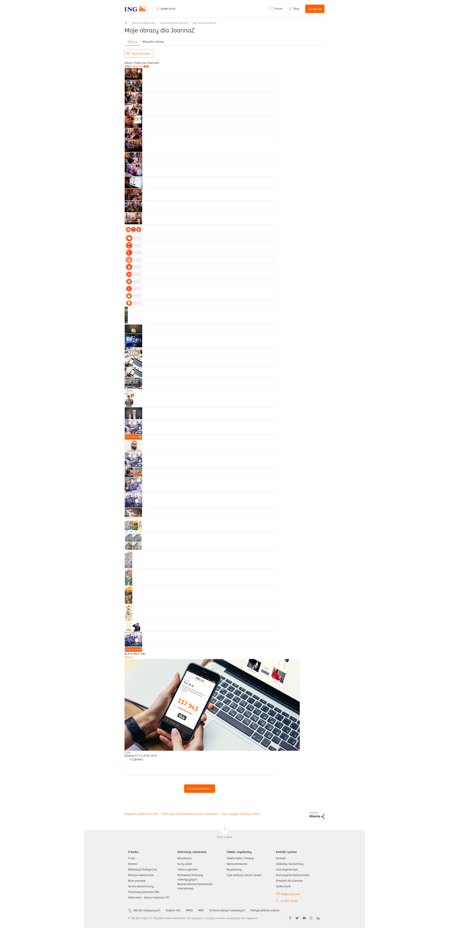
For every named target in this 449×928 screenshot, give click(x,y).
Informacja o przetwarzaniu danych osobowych (190, 813)
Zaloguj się (314, 9)
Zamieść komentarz (199, 788)
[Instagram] (311, 918)
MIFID (189, 910)
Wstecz (129, 657)
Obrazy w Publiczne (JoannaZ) (174, 23)
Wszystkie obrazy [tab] (153, 41)
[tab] (133, 73)
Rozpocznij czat (290, 894)
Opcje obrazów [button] (141, 53)
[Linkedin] (318, 918)
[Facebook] (290, 918)
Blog (296, 8)
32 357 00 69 (289, 901)
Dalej (128, 752)
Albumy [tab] (132, 41)
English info (173, 910)
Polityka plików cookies (264, 910)
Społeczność (168, 8)
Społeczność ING (126, 22)
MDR (201, 910)
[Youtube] (304, 918)
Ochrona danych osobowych (227, 910)
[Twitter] (297, 918)
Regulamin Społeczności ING (141, 813)
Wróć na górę (224, 837)
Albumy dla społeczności (143, 23)
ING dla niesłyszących (146, 910)
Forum (279, 8)
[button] (142, 759)
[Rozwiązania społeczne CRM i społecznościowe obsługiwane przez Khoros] (317, 815)
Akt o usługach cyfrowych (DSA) (240, 813)
